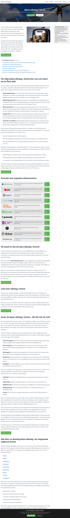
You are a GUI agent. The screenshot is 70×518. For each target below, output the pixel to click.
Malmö (5, 458)
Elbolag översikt (31, 15)
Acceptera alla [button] (31, 515)
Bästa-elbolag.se (6, 2)
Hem (47, 1)
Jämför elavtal (39, 15)
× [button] (68, 510)
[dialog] (35, 513)
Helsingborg (6, 461)
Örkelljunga (6, 469)
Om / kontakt (58, 1)
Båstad (5, 455)
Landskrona (6, 478)
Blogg (64, 1)
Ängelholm (6, 464)
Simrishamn (6, 467)
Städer (51, 1)
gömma (16, 60)
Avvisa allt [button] (39, 515)
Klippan (5, 472)
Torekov (5, 475)
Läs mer (46, 184)
